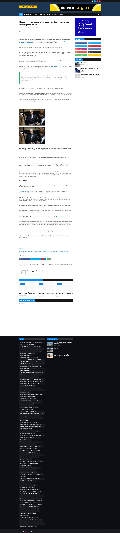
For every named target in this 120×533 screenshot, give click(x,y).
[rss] (94, 55)
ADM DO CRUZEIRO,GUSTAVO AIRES (27, 351)
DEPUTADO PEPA (23, 437)
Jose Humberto (23, 474)
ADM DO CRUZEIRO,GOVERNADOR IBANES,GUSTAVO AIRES (31, 349)
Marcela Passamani (31, 480)
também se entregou (59, 216)
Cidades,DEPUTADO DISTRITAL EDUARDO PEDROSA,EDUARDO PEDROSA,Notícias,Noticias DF (30, 412)
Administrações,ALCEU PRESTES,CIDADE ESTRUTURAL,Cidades (28, 368)
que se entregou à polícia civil (58, 66)
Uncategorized (23, 526)
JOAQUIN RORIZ (34, 472)
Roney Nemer (22, 509)
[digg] (94, 52)
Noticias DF (22, 493)
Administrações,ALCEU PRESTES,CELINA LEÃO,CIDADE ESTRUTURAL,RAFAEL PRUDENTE (30, 364)
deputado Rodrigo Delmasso (26, 441)
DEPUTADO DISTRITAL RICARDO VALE (27, 433)
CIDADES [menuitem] (61, 14)
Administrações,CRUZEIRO (25, 392)
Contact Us (98, 531)
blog (33, 403)
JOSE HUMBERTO (31, 474)
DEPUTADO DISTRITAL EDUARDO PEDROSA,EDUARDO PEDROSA (30, 425)
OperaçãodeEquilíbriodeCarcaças (33, 493)
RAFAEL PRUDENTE (38, 498)
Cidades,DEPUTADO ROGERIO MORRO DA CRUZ (29, 413)
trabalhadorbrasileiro (34, 524)
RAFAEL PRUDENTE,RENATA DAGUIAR (27, 500)
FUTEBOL (22, 457)
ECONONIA (35, 448)
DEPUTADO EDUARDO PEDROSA (26, 435)
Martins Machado (23, 487)
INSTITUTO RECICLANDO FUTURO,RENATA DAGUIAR (30, 467)
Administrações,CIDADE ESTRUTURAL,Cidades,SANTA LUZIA (32, 381)
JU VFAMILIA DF (23, 476)
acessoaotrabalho (30, 342)
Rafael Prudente (30, 498)
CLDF (21, 416)
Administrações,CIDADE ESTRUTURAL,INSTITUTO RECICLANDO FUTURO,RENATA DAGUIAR (29, 383)
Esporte (38, 452)
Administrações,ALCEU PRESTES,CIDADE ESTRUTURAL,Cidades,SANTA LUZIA (28, 371)
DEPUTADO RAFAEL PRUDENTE (34, 437)
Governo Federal (23, 463)
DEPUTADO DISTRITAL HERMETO (26, 429)
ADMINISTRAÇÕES (31, 353)
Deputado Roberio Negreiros (26, 439)
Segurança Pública (38, 519)
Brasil (26, 18)
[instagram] (97, 1)
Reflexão (21, 502)
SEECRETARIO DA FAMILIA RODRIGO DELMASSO (29, 517)
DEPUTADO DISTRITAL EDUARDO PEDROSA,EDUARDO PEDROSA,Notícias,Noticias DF (30, 427)
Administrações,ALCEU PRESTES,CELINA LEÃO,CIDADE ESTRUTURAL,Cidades (30, 360)
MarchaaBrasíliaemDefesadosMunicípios (28, 485)
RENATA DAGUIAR (31, 504)
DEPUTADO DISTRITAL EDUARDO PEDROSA (28, 422)
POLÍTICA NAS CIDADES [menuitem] (52, 14)
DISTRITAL (22, 448)
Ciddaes (42, 413)
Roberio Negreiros (23, 506)
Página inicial (21, 18)
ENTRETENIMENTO (31, 452)
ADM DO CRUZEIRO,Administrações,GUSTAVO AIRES (30, 346)
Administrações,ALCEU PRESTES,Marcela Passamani (30, 374)
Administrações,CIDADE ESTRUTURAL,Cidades (29, 377)
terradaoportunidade (24, 524)
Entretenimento (23, 452)
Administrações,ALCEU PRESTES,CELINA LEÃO (29, 357)
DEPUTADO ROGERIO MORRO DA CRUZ (27, 444)
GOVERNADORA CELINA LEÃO (26, 461)
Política (33, 496)
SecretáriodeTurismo (24, 515)
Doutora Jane (28, 448)
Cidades (31, 409)
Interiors (21, 470)
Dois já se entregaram (25, 191)
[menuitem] (21, 14)
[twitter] (95, 1)
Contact (28, 1)
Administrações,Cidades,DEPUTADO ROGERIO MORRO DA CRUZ (31, 390)
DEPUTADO (40, 418)
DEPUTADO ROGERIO (37, 441)
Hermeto (30, 465)
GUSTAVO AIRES (23, 465)
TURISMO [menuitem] (36, 14)
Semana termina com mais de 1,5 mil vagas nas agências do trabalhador (89, 69)
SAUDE (32, 509)
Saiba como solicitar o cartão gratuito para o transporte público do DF (62, 354)
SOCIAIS (34, 521)
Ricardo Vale (39, 504)
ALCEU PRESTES (33, 398)
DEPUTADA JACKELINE (32, 418)
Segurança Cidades (29, 519)
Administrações (23, 353)
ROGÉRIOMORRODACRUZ (34, 506)
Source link (21, 248)
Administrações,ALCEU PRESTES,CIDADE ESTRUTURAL (30, 366)
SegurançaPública (23, 521)
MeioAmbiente (23, 491)
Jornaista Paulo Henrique (25, 27)
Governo (35, 461)
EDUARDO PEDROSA (24, 450)
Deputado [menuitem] (42, 14)
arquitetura (22, 403)
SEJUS (30, 521)
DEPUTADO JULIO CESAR (39, 435)
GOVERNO (41, 461)
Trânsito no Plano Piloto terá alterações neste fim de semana (63, 343)
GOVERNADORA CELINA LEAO (26, 459)
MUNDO (29, 491)
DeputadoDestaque (24, 446)
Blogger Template (27, 531)
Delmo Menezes (23, 418)
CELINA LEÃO (30, 405)
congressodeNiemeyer (28, 416)
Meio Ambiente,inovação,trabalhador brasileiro (29, 489)
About (24, 1)
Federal (41, 454)
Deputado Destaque (24, 420)
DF (42, 446)
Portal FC (83, 62)
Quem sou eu (22, 498)
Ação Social (22, 342)
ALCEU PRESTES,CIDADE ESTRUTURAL (27, 400)
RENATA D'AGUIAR (37, 502)
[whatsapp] (81, 55)
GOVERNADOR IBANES (33, 457)
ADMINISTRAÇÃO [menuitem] (27, 14)
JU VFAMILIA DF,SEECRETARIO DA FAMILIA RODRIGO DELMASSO (30, 479)
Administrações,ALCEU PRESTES (26, 355)
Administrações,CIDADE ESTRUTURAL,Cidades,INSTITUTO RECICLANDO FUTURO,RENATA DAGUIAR (31, 379)
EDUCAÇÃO (32, 450)
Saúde (37, 509)
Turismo (42, 524)
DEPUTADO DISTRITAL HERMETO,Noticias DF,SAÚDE (30, 431)
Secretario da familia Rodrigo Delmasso (28, 513)
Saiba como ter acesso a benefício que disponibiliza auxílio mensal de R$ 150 (90, 75)
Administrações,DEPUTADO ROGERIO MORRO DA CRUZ (31, 394)
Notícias (34, 491)
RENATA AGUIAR (28, 502)
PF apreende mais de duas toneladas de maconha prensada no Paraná (46, 293)
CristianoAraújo (38, 416)
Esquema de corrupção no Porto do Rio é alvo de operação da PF (27, 292)
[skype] (81, 46)
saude (28, 509)
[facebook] (92, 1)
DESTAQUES (37, 446)
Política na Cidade (39, 496)
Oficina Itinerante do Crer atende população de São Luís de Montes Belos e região (64, 293)
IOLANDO (27, 470)
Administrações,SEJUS (24, 398)
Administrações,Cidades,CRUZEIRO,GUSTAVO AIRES (30, 387)
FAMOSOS (28, 454)
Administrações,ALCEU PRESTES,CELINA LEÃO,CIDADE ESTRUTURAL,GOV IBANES (30, 362)
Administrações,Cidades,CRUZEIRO (27, 385)
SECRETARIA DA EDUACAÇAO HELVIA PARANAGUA (30, 511)
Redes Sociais (39, 500)
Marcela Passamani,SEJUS (25, 483)
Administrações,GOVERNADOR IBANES (27, 396)
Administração (39, 351)
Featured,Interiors (34, 454)
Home (20, 1)
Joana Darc (33, 470)
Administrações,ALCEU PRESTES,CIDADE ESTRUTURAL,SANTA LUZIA (32, 373)
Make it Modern (23, 480)
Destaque (31, 446)
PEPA (29, 496)
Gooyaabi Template (42, 531)
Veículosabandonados (32, 526)
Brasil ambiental (23, 405)
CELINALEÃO (35, 407)
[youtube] (81, 52)
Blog (36, 403)
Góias (26, 457)
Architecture (38, 400)
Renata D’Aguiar (23, 504)
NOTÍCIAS (39, 491)
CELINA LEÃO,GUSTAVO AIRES (26, 407)
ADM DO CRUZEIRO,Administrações (27, 344)
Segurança (22, 519)
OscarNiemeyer (23, 496)
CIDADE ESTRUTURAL (24, 409)
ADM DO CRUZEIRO (39, 342)
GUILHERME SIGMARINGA (33, 463)
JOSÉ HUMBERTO (39, 474)
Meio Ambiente (32, 487)
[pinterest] (100, 1)
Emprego (38, 450)
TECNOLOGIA (40, 521)
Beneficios (28, 403)
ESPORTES (22, 454)
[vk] (94, 49)
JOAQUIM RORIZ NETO (24, 472)
